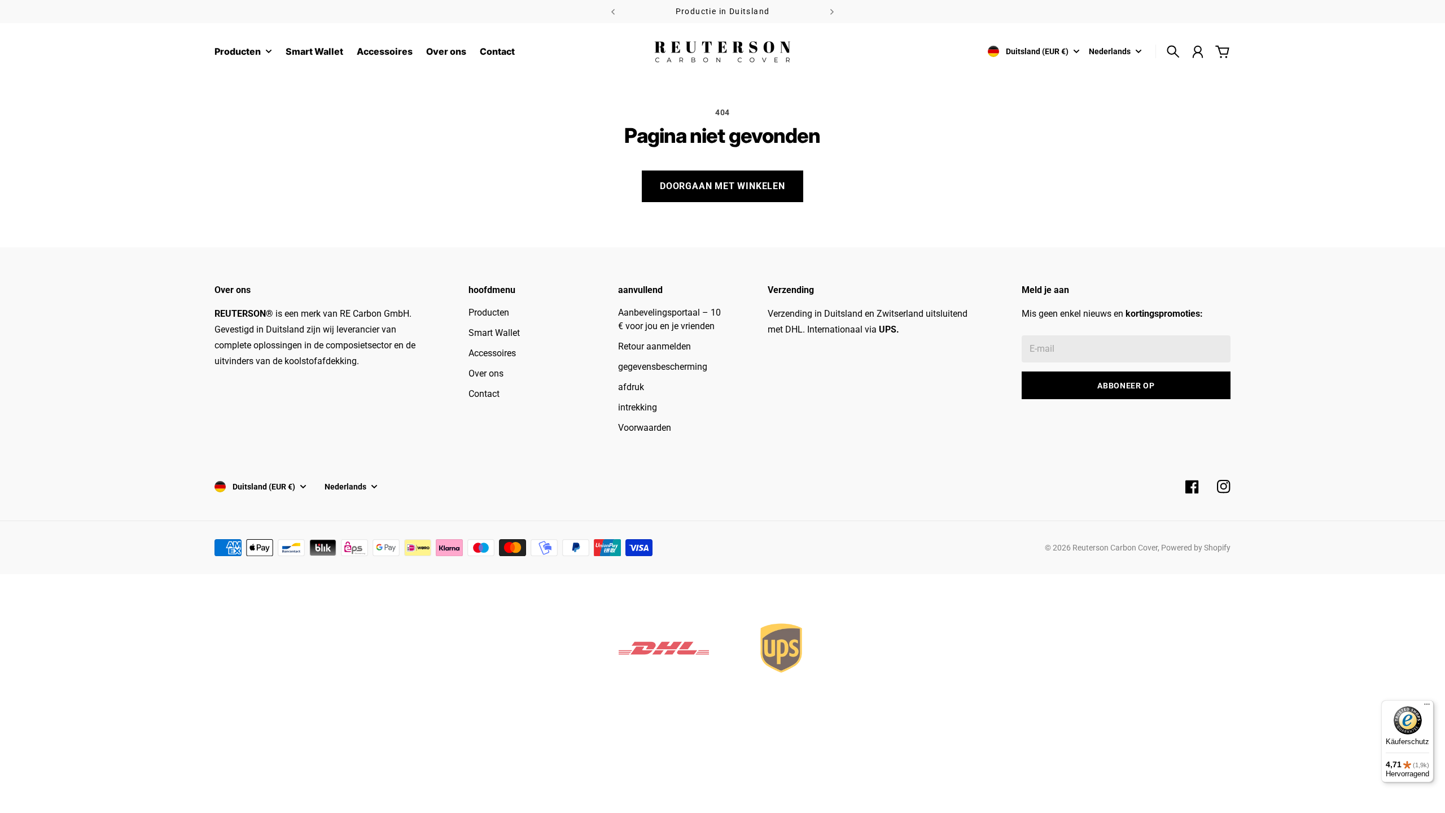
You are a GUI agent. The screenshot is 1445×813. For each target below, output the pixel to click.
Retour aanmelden (654, 346)
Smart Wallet (494, 332)
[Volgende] (832, 11)
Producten (237, 52)
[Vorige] (613, 11)
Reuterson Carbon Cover (1115, 547)
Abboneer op (1126, 385)
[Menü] (1427, 707)
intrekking (637, 407)
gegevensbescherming (662, 366)
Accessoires (492, 353)
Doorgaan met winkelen (722, 186)
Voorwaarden (644, 427)
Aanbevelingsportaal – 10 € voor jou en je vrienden (669, 319)
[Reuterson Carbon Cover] (722, 51)
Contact (484, 393)
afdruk (631, 387)
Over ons (485, 373)
